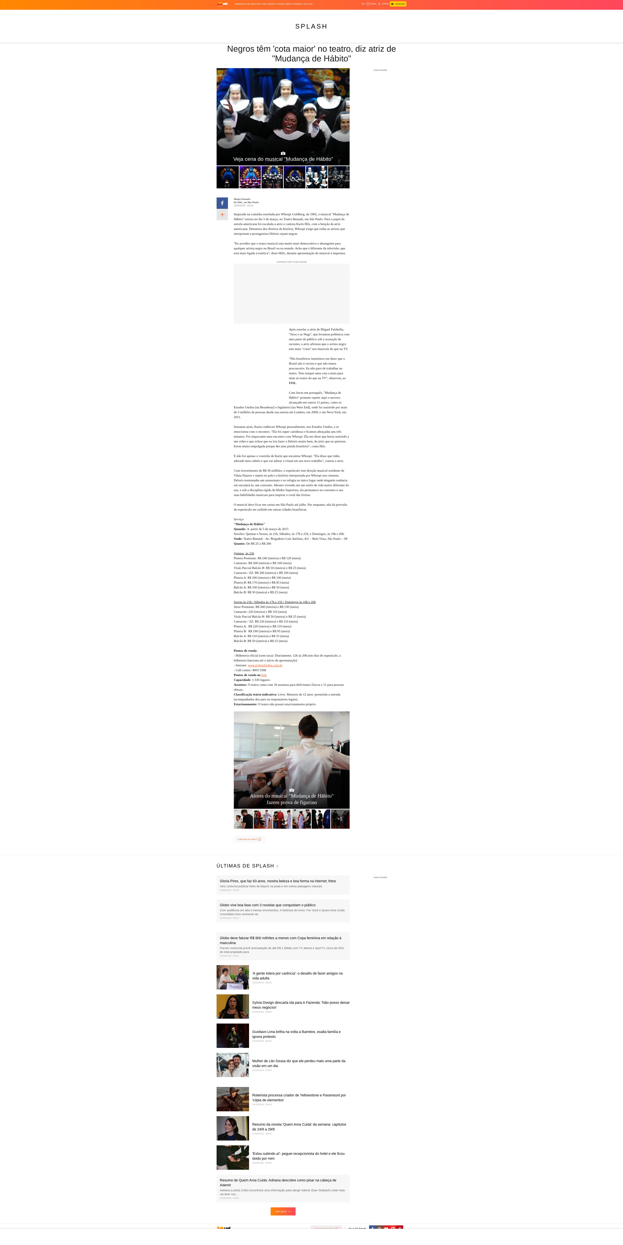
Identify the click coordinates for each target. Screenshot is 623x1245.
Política (264, 13)
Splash (314, 13)
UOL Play (308, 4)
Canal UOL (358, 13)
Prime (381, 13)
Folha (295, 13)
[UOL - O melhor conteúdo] (222, 4)
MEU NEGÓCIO (270, 4)
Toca (388, 13)
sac (363, 4)
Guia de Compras (402, 13)
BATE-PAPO (256, 4)
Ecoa (349, 13)
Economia (285, 13)
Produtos (223, 13)
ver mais (281, 1211)
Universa (325, 13)
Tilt (343, 13)
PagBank (297, 4)
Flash (233, 13)
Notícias (253, 13)
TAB (375, 13)
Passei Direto (285, 4)
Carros (274, 13)
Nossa (369, 13)
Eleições (242, 13)
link (264, 675)
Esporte (304, 13)
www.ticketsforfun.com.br (265, 665)
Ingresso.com (242, 4)
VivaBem (336, 13)
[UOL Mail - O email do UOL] (371, 4)
